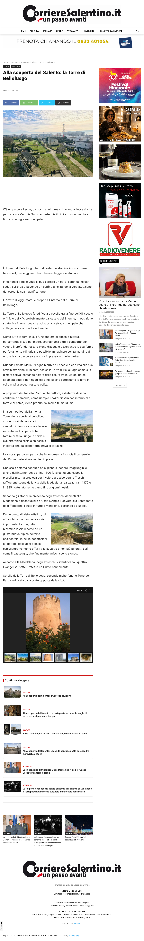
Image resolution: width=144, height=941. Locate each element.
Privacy (1, 927)
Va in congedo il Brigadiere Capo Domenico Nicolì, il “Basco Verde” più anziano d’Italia (17, 840)
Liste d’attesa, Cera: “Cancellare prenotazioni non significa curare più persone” (128, 346)
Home (5, 62)
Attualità (7, 833)
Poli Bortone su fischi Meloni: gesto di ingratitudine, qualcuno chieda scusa (119, 304)
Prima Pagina (16, 66)
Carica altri (119, 385)
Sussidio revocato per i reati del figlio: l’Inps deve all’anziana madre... (127, 360)
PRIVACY (78, 923)
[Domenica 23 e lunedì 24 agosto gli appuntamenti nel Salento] (106, 375)
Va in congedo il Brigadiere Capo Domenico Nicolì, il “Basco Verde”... (127, 333)
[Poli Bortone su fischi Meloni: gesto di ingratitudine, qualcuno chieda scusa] (120, 282)
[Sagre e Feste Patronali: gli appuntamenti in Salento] (79, 825)
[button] (137, 31)
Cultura (13, 62)
